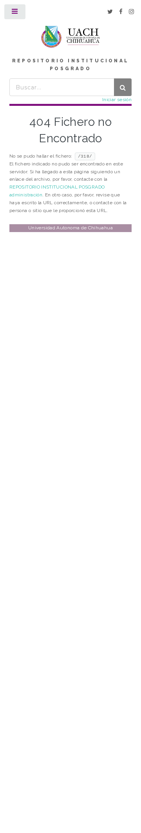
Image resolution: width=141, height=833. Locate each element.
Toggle (15, 13)
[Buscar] (123, 87)
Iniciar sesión (117, 99)
